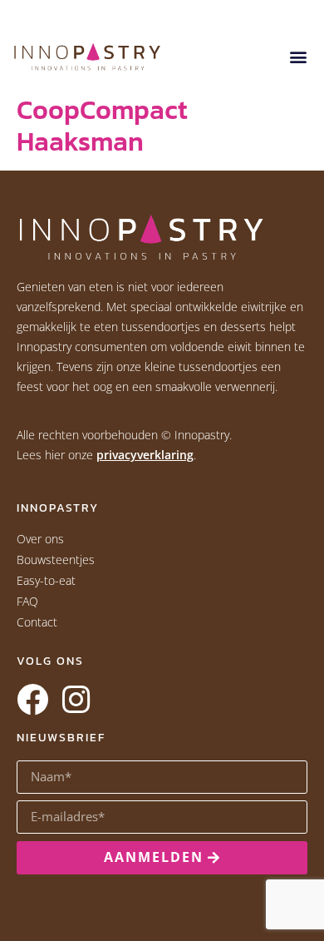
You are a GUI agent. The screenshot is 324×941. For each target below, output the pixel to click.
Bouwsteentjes (56, 559)
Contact (37, 622)
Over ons (40, 539)
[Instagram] (75, 700)
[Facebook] (32, 700)
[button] (298, 57)
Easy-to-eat (46, 580)
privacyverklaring (145, 455)
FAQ (27, 601)
